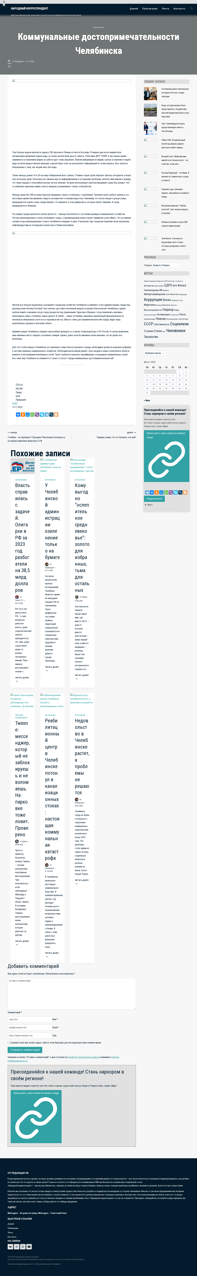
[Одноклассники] (23, 414)
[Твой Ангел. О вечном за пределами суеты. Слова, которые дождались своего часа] (150, 243)
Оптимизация (163, 314)
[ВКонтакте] (18, 414)
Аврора (146, 281)
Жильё (182, 285)
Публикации (150, 8)
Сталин (148, 331)
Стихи (158, 331)
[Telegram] (47, 414)
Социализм (179, 324)
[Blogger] (56, 414)
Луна (181, 300)
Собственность (162, 324)
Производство (172, 319)
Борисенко (160, 281)
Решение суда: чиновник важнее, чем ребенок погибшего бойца (175, 193)
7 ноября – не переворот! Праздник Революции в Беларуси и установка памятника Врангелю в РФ (36, 436)
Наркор (168, 310)
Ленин (167, 300)
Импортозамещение (154, 294)
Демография (159, 286)
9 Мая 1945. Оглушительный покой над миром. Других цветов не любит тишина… (173, 144)
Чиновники (175, 330)
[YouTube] (29, 1247)
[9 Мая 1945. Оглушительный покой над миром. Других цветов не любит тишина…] (150, 144)
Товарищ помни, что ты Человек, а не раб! (116, 435)
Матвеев (158, 305)
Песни (182, 314)
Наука (176, 310)
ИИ (160, 290)
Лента (165, 8)
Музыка (174, 305)
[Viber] (37, 414)
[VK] (10, 1247)
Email (55, 1027)
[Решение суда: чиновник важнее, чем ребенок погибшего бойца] (150, 194)
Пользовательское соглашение (47, 1264)
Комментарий (15, 1012)
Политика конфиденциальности (20, 1264)
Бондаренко (153, 281)
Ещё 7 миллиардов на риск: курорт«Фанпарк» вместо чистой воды (173, 127)
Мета (150, 504)
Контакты (179, 8)
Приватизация (149, 319)
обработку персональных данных (83, 1057)
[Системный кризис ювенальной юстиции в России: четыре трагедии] (150, 93)
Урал (163, 331)
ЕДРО (168, 285)
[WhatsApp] (32, 414)
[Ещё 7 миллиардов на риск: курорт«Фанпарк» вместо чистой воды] (150, 128)
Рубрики (148, 265)
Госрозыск (179, 281)
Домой (134, 8)
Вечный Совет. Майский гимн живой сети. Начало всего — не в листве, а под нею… (175, 160)
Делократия (149, 286)
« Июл (147, 400)
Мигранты (166, 305)
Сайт (54, 1035)
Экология (151, 337)
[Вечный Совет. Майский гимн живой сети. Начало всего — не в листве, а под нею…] (150, 161)
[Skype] (42, 414)
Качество (174, 294)
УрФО (14, 403)
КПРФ (168, 294)
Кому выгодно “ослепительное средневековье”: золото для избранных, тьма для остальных (82, 537)
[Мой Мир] (28, 414)
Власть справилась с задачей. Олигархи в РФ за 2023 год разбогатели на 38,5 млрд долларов (22, 537)
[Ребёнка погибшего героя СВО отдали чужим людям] (150, 226)
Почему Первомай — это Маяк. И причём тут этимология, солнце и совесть (175, 177)
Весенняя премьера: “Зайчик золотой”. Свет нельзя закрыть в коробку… (175, 209)
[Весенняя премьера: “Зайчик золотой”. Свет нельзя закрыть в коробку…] (150, 210)
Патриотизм (174, 315)
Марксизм (149, 304)
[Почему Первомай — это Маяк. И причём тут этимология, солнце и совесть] (150, 177)
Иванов (166, 290)
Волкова (171, 281)
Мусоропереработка (153, 310)
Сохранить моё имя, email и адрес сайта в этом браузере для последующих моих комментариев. (55, 1042)
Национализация (150, 315)
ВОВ (166, 281)
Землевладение (151, 290)
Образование (21, 480)
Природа (161, 318)
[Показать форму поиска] (191, 8)
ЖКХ (175, 285)
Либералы (175, 300)
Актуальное (98, 27)
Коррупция (153, 299)
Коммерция (183, 294)
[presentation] (23, 466)
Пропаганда (183, 319)
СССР (148, 324)
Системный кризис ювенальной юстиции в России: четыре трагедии (175, 93)
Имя (55, 1019)
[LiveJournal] (51, 414)
